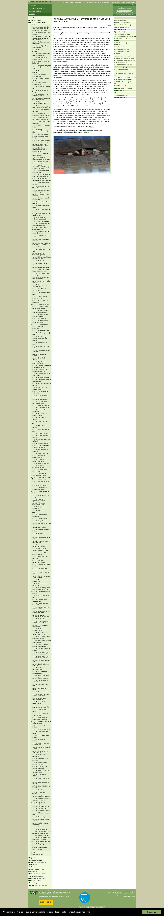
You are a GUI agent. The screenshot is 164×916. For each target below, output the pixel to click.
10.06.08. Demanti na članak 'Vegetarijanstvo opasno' (40, 657)
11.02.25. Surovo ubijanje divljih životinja (39, 75)
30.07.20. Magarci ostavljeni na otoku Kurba (41, 202)
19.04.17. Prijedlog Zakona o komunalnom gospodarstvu (40, 311)
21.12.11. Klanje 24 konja (39, 521)
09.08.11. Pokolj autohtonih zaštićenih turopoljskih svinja (40, 549)
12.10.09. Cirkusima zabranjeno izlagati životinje (40, 615)
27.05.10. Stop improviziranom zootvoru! (41, 592)
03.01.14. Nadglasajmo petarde (122, 49)
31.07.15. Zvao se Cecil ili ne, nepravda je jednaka (41, 402)
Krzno (76, 2)
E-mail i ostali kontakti (129, 896)
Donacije (133, 2)
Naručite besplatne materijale (38, 885)
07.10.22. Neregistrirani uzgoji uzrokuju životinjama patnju (41, 141)
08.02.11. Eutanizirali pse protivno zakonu (39, 569)
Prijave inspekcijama (37, 855)
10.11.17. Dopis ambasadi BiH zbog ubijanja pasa (41, 278)
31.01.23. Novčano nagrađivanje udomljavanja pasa (40, 130)
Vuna (82, 2)
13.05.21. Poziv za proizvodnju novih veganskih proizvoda (41, 175)
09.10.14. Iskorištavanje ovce (40, 443)
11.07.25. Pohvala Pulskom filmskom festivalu (40, 58)
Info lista (128, 2)
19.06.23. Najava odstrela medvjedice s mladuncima (40, 118)
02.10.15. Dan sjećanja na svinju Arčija (40, 392)
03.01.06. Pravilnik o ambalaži (41, 841)
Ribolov (96, 2)
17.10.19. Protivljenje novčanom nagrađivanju (39, 218)
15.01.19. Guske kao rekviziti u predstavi (41, 236)
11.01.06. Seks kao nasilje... (40, 835)
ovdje (92, 127)
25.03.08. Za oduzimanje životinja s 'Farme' (39, 672)
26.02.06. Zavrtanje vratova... (40, 808)
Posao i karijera (34, 883)
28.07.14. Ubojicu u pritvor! (40, 453)
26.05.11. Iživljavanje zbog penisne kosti (40, 557)
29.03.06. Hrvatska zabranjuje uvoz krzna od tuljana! (41, 799)
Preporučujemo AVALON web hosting (124, 14)
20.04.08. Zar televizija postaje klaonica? (41, 664)
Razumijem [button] (151, 912)
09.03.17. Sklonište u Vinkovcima (38, 327)
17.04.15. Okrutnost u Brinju (40, 407)
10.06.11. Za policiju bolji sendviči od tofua (39, 553)
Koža (79, 2)
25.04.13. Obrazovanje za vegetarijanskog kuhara (39, 474)
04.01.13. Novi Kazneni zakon (122, 53)
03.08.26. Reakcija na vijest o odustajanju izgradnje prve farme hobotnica (41, 38)
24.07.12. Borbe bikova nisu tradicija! (40, 496)
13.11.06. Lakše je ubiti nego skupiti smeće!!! (40, 744)
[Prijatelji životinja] (40, 1)
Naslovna (33, 5)
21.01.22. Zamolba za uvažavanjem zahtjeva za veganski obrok (39, 149)
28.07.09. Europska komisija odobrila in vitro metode (40, 622)
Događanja (32, 858)
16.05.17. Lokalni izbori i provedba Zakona (39, 297)
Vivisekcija (71, 2)
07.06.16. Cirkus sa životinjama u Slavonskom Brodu (41, 366)
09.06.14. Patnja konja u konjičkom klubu (39, 456)
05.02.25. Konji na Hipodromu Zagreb (41, 79)
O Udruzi (32, 867)
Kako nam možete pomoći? (37, 874)
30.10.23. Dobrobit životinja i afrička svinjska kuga (40, 95)
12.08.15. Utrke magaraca (40, 399)
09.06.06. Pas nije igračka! (40, 790)
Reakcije (33, 25)
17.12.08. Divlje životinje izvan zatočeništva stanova (41, 637)
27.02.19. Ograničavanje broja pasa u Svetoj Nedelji (41, 224)
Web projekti (33, 864)
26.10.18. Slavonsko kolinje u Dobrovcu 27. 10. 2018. (41, 243)
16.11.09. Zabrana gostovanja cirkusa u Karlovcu (41, 608)
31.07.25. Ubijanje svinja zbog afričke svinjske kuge (41, 54)
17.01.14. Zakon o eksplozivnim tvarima (125, 77)
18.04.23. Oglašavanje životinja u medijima (41, 122)
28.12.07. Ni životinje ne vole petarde (40, 688)
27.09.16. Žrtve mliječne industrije (39, 358)
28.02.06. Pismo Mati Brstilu (40, 806)
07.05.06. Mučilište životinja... (41, 796)
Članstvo (123, 2)
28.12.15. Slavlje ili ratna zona (122, 47)
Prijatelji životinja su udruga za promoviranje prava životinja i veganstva (124, 7)
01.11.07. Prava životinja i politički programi (39, 702)
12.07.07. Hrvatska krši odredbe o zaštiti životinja (41, 722)
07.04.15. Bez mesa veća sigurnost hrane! (39, 414)
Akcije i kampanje (34, 18)
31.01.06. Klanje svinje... (39, 817)
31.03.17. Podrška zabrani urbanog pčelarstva (40, 321)
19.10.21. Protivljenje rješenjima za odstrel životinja (41, 158)
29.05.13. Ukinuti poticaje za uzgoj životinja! (40, 470)
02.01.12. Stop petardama (40, 518)
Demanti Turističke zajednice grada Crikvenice (40, 848)
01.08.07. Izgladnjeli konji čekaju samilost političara (39, 718)
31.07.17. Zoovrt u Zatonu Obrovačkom (39, 289)
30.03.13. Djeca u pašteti (39, 485)
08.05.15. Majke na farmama (40, 405)
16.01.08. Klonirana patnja (40, 678)
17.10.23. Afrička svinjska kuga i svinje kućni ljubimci (41, 99)
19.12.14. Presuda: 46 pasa (40, 433)
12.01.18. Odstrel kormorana (40, 267)
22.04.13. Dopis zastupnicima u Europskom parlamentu (41, 478)
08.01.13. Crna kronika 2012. (122, 51)
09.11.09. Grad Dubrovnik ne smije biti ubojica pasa (40, 612)
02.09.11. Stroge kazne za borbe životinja (40, 541)
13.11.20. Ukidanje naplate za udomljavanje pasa (41, 191)
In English (133, 4)
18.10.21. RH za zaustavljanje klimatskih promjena (41, 162)
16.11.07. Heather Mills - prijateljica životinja (39, 699)
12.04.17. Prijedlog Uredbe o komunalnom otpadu (40, 315)
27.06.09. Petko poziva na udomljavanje (40, 626)
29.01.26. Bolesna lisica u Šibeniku (39, 50)
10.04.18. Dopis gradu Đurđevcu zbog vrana (38, 254)
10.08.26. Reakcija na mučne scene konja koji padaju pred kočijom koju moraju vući (41, 28)
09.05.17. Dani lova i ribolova (41, 304)
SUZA (115, 92)
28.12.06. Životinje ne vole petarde (123, 88)
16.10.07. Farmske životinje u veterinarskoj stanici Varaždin (41, 706)
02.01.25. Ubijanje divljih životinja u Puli (39, 83)
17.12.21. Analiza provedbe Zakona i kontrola (40, 154)
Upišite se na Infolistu (35, 880)
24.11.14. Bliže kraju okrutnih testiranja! (40, 436)
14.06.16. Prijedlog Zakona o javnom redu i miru (40, 362)
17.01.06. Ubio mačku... (39, 827)
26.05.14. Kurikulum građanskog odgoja (38, 460)
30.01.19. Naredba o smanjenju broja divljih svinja (41, 232)
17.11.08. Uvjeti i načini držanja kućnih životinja (41, 641)
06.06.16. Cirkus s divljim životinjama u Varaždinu (39, 370)
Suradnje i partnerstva (36, 876)
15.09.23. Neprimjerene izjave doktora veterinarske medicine (41, 106)
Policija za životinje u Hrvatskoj (122, 25)
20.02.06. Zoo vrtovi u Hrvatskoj (41, 811)
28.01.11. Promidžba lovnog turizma (40, 573)
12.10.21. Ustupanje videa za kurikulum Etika (41, 171)
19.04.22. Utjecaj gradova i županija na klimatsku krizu (40, 144)
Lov (92, 2)
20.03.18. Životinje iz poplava (41, 261)
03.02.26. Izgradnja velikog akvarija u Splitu (40, 46)
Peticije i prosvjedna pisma (37, 862)
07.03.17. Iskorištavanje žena (41, 331)
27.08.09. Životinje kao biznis (40, 619)
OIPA (40, 897)
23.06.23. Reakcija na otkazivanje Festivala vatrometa (41, 114)
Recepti (108, 2)
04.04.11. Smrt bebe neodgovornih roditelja (39, 561)
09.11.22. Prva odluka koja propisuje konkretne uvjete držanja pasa (40, 136)
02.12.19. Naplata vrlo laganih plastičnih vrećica (41, 214)
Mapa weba (119, 12)
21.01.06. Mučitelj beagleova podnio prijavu (40, 823)
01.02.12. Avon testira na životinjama (39, 515)
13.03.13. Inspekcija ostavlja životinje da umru (40, 492)
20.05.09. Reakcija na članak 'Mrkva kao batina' (40, 629)
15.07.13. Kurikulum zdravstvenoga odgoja (38, 466)
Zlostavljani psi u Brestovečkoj (122, 27)
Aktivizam (33, 14)
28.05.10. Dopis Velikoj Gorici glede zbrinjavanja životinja (41, 588)
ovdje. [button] (88, 912)
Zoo (90, 2)
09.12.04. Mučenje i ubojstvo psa (123, 64)
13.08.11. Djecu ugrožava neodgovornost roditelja (39, 545)
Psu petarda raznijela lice (121, 95)
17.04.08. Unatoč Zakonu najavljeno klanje (39, 668)
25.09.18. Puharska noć (39, 247)
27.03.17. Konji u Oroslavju (40, 324)
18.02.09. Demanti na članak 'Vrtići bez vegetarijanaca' (40, 633)
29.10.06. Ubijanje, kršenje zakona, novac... (40, 751)
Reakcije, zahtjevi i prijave (37, 22)
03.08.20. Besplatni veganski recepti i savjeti (40, 198)
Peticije (113, 2)
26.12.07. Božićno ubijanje (40, 692)
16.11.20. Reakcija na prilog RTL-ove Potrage (40, 187)
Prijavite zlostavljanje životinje (122, 32)
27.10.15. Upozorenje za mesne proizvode (39, 388)
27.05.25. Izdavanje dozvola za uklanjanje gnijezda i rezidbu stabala (41, 67)
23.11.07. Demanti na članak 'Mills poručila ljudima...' (40, 695)
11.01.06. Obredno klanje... (40, 829)
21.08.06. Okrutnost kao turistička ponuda (39, 775)
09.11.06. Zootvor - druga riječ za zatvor (41, 748)
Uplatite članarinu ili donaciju (38, 878)
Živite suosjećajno (35, 11)
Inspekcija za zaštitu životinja (122, 22)
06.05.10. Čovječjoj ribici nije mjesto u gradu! (40, 600)
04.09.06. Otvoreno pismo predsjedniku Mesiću (39, 767)
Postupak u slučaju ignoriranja (122, 34)
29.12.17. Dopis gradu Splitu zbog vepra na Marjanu (40, 270)
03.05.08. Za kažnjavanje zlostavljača (124, 58)
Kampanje (117, 2)
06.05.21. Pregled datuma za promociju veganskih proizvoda (41, 179)
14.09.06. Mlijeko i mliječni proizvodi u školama (40, 763)
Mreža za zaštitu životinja (37, 869)
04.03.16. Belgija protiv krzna (40, 377)
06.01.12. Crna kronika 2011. (122, 56)
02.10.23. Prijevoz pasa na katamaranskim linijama (40, 102)
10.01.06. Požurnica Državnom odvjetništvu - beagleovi (41, 838)
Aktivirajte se (33, 871)
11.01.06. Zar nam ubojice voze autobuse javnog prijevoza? (41, 832)
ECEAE (65, 896)
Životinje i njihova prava (37, 8)
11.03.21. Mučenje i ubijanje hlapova (40, 183)
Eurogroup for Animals (57, 896)
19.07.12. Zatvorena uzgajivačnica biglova (38, 500)
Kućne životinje (102, 2)
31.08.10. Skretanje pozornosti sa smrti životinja (41, 576)
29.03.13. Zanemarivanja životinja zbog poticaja (39, 488)
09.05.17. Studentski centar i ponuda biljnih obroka (40, 307)
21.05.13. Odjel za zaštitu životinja (123, 79)
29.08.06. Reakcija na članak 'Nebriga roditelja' (40, 771)
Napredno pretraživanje (127, 12)
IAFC (69, 896)
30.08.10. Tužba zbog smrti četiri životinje (40, 580)
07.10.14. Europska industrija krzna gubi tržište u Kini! (41, 446)
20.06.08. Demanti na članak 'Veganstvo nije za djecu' (40, 653)
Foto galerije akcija (35, 20)
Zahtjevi (33, 852)
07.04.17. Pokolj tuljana (39, 318)
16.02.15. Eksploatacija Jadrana (39, 426)
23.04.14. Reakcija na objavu (41, 463)
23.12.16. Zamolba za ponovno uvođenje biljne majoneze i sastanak (41, 338)
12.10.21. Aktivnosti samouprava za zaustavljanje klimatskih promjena (41, 166)
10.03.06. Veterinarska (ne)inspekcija (38, 803)
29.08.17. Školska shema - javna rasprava (40, 285)
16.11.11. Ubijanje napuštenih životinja (41, 530)
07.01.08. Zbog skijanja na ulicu (40, 685)
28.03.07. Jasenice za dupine (41, 729)
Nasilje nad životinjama (120, 20)
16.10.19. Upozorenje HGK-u (40, 221)
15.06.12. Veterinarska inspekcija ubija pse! (38, 503)
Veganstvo (65, 2)
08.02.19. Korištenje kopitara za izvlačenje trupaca (41, 228)
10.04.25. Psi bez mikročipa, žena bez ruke (40, 71)
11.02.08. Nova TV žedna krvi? (41, 675)
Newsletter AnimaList (35, 860)
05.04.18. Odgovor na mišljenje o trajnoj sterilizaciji (41, 257)
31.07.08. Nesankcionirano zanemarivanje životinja (40, 645)
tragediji (60, 38)
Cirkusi (86, 2)
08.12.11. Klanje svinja (39, 527)
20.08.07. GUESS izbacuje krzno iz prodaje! (40, 714)
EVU (49, 896)
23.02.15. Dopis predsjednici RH (40, 422)
